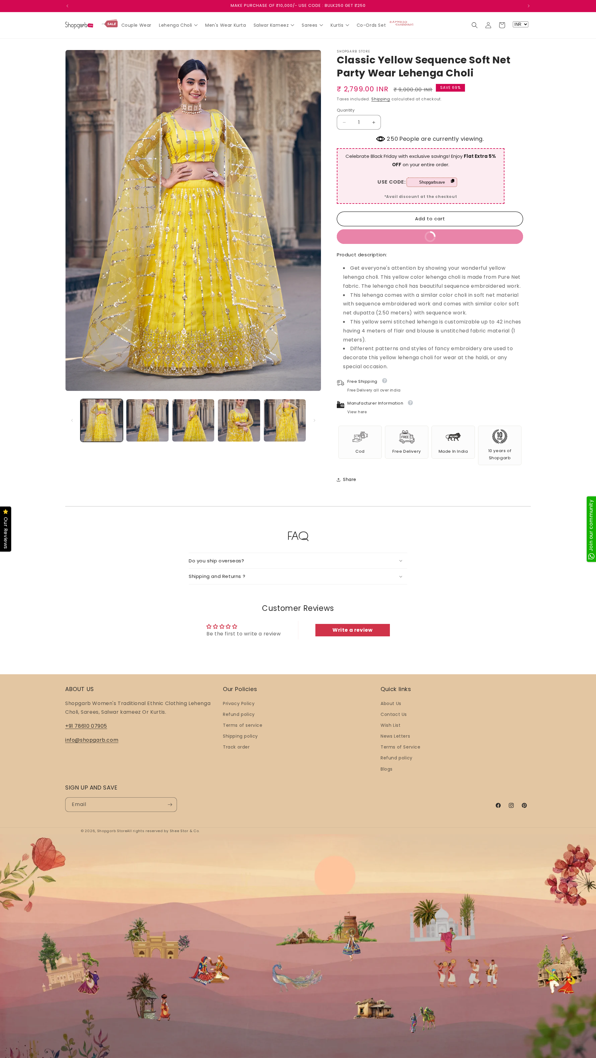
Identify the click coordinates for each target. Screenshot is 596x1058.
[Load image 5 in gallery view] (285, 420)
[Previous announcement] (67, 6)
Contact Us (394, 714)
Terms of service (243, 725)
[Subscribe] (170, 804)
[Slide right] (314, 420)
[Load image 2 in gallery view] (147, 420)
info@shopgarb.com (91, 740)
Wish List (390, 725)
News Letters (395, 736)
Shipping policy (240, 736)
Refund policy (239, 714)
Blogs (387, 769)
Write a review (352, 630)
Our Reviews (5, 533)
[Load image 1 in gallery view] (101, 420)
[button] (474, 25)
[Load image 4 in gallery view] (239, 420)
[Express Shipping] (402, 23)
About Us (391, 703)
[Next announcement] (528, 6)
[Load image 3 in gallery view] (193, 420)
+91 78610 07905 (86, 726)
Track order (236, 747)
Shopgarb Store (112, 830)
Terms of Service (401, 747)
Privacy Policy (239, 703)
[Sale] (110, 24)
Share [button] (349, 479)
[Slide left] (72, 420)
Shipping (380, 99)
